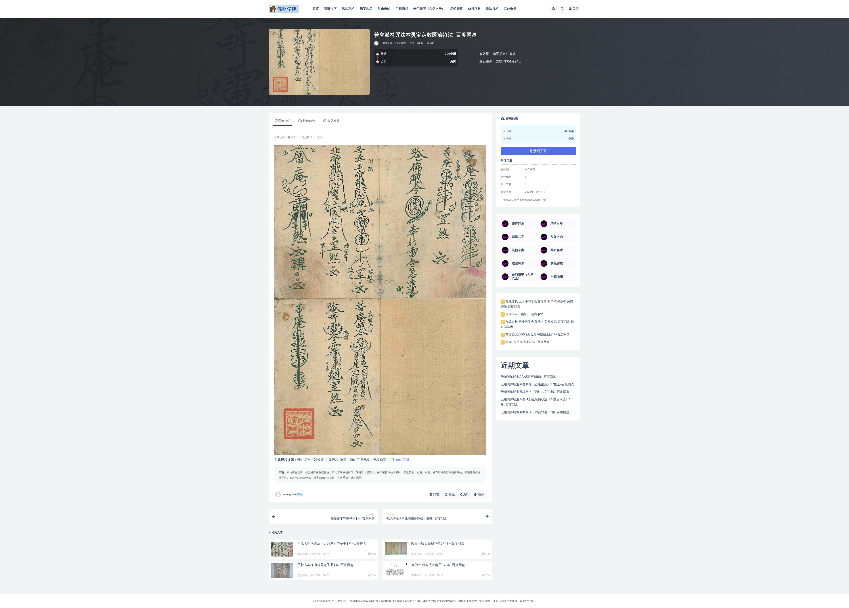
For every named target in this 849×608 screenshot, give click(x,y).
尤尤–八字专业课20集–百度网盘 (527, 342)
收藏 (451, 494)
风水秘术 (348, 8)
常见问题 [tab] (333, 121)
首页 (316, 8)
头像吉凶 (384, 8)
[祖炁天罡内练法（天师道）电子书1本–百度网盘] (282, 554)
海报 (465, 494)
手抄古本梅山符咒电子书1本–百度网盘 (325, 565)
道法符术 (492, 8)
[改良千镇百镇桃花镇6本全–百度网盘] (396, 548)
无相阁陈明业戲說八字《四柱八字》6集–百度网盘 (535, 392)
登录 (575, 8)
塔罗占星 (366, 8)
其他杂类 (510, 8)
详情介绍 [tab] (284, 121)
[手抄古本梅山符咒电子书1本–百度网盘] (282, 571)
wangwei (292, 494)
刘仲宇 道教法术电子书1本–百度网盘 (438, 565)
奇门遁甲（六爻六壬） (429, 8)
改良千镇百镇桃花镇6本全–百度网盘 (437, 543)
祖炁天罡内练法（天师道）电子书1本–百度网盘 (332, 543)
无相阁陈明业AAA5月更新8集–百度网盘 (528, 377)
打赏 (435, 494)
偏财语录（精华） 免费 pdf (524, 314)
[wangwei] (376, 43)
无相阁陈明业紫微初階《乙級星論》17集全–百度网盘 (537, 384)
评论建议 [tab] (309, 121)
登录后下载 (538, 151)
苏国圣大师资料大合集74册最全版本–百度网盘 (537, 334)
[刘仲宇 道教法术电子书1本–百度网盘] (396, 571)
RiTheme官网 (399, 460)
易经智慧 (456, 8)
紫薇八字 (330, 8)
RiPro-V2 (341, 601)
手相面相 (402, 8)
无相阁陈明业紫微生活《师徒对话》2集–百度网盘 (535, 412)
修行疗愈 (474, 8)
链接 (480, 494)
